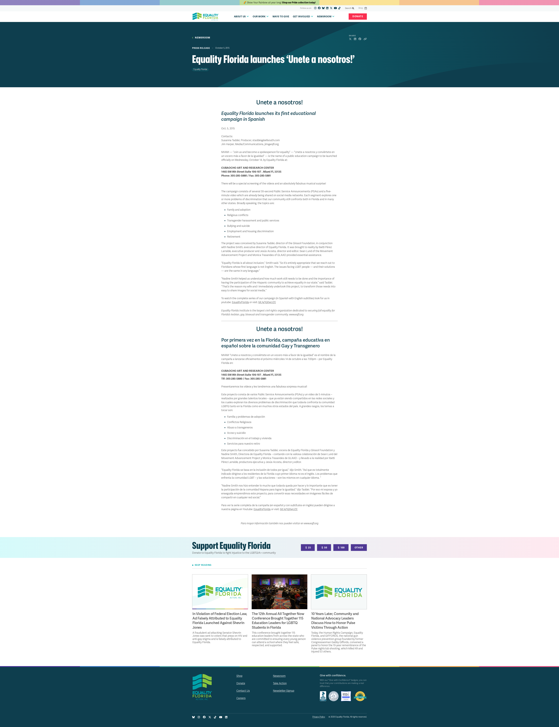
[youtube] (335, 8)
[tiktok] (339, 8)
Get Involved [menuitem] (301, 16)
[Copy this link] (365, 39)
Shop (360, 8)
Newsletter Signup (283, 690)
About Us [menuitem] (240, 16)
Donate (357, 16)
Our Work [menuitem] (259, 16)
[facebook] (319, 8)
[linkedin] (327, 8)
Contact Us (243, 690)
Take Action (280, 683)
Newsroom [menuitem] (324, 16)
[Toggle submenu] (248, 16)
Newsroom (202, 37)
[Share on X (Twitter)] (350, 39)
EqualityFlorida (240, 302)
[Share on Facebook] (360, 39)
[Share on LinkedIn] (355, 39)
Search (348, 8)
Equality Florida (200, 69)
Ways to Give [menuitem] (281, 16)
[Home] (205, 16)
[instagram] (315, 8)
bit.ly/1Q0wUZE (267, 302)
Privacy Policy (318, 717)
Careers (241, 698)
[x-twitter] (331, 8)
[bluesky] (323, 8)
